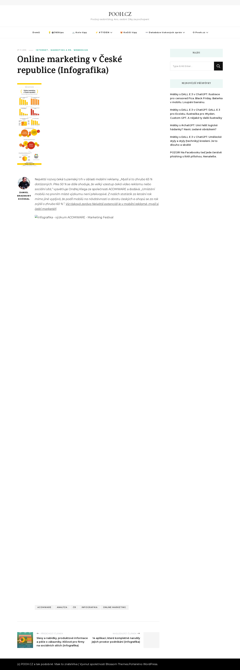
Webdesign (81, 50)
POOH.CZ (120, 14)
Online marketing (114, 607)
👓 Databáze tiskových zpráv (163, 32)
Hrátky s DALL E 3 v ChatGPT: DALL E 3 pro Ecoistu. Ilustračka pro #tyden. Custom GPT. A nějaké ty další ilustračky (196, 113)
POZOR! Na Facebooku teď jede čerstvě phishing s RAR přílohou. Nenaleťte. (196, 154)
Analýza (62, 607)
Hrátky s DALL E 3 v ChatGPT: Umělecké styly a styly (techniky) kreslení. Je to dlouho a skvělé (196, 141)
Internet (42, 50)
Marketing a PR (61, 50)
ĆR (74, 607)
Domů (36, 32)
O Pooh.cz (199, 32)
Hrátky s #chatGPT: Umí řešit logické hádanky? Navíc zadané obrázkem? (194, 127)
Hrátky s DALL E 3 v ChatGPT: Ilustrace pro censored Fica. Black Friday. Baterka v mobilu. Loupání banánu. (196, 98)
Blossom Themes (117, 664)
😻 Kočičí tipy (128, 32)
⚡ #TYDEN (102, 32)
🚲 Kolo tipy (79, 32)
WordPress (150, 664)
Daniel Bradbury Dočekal (23, 195)
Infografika (90, 607)
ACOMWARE (44, 607)
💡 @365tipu (56, 32)
